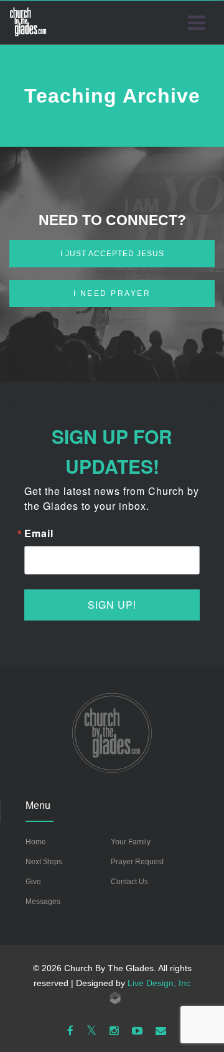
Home (36, 841)
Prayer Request (137, 861)
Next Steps (44, 861)
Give (33, 881)
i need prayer (112, 293)
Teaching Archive (112, 96)
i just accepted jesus (112, 253)
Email (39, 533)
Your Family (131, 841)
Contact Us (129, 881)
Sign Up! (112, 605)
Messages (43, 901)
